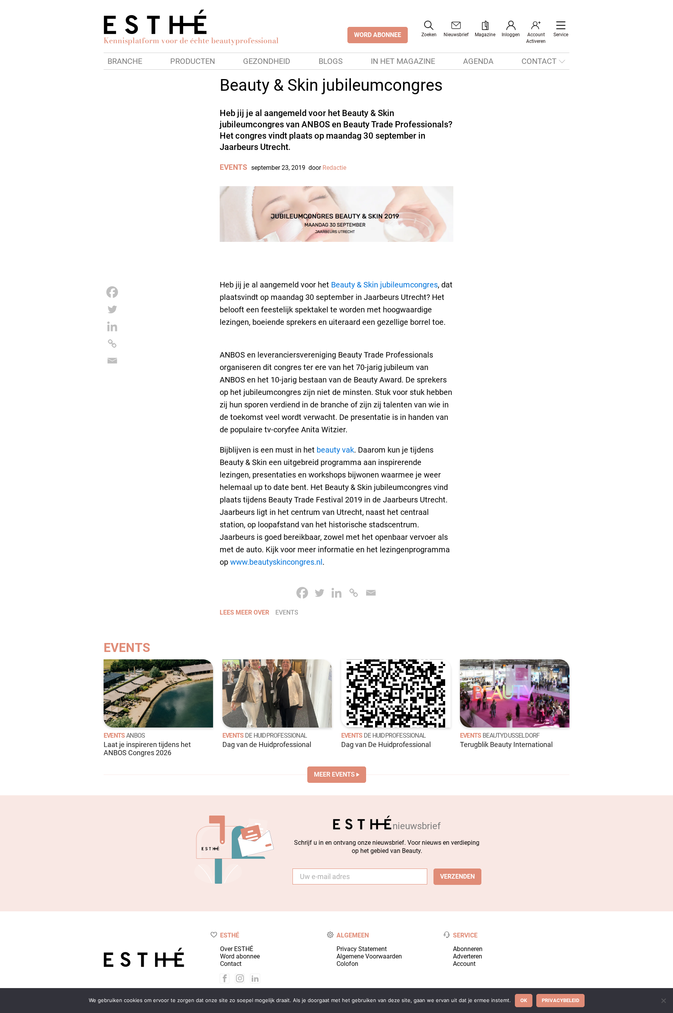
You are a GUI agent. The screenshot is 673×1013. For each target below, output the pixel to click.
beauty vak (335, 450)
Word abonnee (240, 956)
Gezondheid (266, 61)
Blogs (331, 61)
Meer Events (334, 774)
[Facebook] (112, 292)
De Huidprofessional (276, 735)
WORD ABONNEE (377, 35)
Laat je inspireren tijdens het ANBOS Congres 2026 (147, 749)
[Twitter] (112, 309)
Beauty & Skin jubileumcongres (384, 284)
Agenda (478, 61)
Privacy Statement (361, 949)
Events (233, 167)
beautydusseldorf (511, 735)
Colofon (347, 963)
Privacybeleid (560, 1000)
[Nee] (663, 1000)
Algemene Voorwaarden (369, 956)
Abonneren (468, 949)
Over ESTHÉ (236, 949)
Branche (124, 61)
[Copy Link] (112, 343)
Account (464, 963)
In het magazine (403, 61)
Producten (192, 61)
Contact (539, 61)
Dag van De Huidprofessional (386, 745)
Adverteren (467, 956)
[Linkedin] (112, 326)
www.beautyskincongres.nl (276, 562)
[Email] (112, 360)
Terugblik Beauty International (506, 745)
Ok (523, 1000)
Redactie (334, 167)
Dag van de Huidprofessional (266, 745)
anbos (135, 735)
